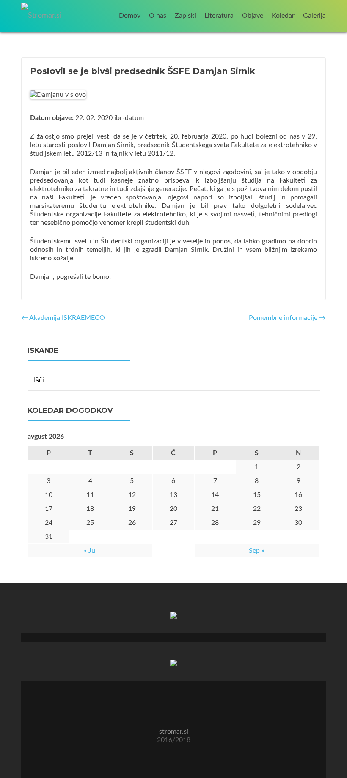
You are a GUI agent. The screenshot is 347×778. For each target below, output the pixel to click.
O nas (157, 15)
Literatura (219, 15)
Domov (129, 15)
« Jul (90, 550)
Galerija (314, 15)
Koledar (283, 15)
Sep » (256, 550)
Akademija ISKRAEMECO (63, 317)
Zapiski (185, 15)
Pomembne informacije (287, 317)
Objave (252, 15)
